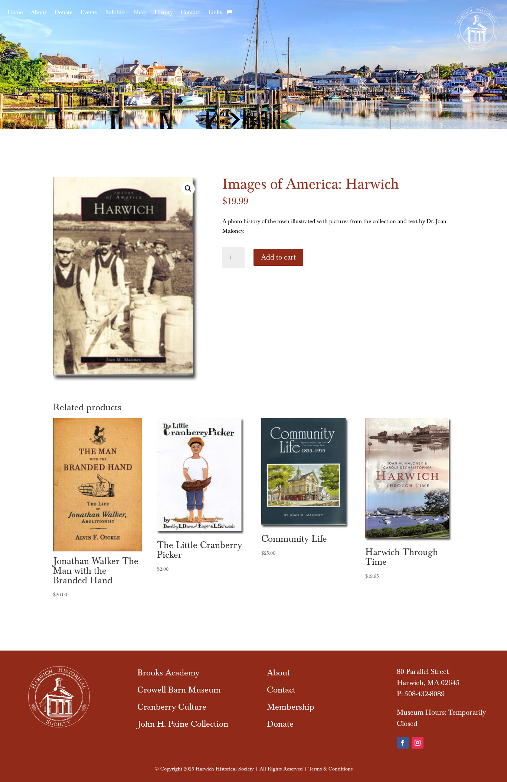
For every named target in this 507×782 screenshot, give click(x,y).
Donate (63, 13)
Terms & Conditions (330, 769)
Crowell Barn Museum (179, 689)
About (38, 13)
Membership (290, 706)
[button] (188, 188)
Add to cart (278, 257)
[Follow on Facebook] (403, 743)
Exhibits (115, 13)
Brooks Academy (168, 672)
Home (15, 13)
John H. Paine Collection (182, 724)
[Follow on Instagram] (417, 743)
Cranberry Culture (171, 706)
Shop (140, 13)
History (163, 13)
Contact (190, 13)
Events (89, 13)
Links (215, 13)
